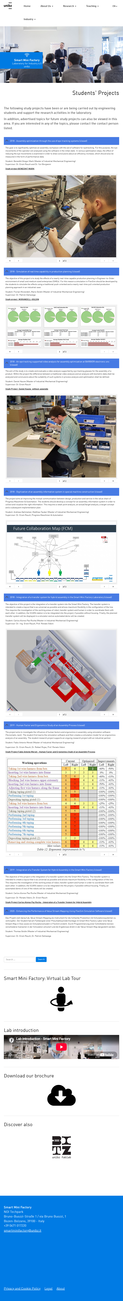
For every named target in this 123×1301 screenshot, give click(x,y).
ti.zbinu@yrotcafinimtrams (22, 1230)
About (61, 1288)
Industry (29, 19)
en (114, 6)
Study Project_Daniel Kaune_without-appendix (26, 389)
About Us (46, 6)
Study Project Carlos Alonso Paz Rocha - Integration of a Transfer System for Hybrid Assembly (48, 902)
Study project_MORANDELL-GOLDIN (22, 299)
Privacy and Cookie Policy (22, 1288)
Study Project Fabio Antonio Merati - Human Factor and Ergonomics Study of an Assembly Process (50, 752)
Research (69, 6)
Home (27, 6)
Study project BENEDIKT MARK (19, 169)
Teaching (91, 6)
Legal (49, 1288)
